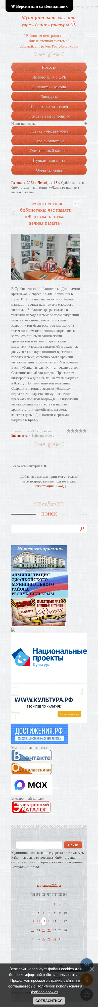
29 (54, 939)
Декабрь (44, 182)
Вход (60, 485)
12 (38, 921)
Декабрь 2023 (49, 885)
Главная (17, 182)
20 (43, 930)
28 (49, 939)
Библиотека (19, 435)
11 (32, 921)
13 (55, 182)
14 (49, 921)
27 (43, 939)
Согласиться (49, 1001)
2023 (30, 182)
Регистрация (44, 485)
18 (32, 930)
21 (49, 930)
